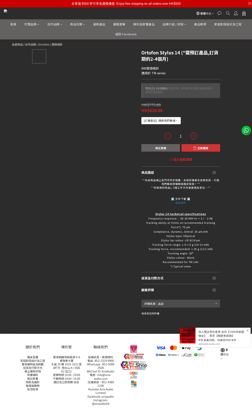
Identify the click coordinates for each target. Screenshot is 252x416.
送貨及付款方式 (32, 368)
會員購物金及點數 (33, 364)
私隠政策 (32, 389)
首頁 (13, 24)
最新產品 (99, 24)
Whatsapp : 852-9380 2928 (100, 366)
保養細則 (32, 375)
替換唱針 (57, 44)
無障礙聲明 (33, 386)
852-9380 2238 (105, 384)
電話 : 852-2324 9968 (100, 361)
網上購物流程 (32, 371)
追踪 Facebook (126, 34)
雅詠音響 (32, 357)
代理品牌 (30, 24)
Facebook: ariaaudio (100, 396)
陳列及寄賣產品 (144, 24)
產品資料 (180, 202)
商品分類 (76, 24)
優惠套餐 (119, 24)
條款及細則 (33, 382)
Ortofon (43, 44)
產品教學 (200, 24)
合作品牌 (53, 24)
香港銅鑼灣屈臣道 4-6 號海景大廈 (66, 359)
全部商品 (17, 44)
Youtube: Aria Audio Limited (100, 391)
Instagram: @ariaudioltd (100, 402)
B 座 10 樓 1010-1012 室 (67, 364)
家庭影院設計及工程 (228, 24)
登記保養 (32, 379)
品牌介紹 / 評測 (172, 24)
